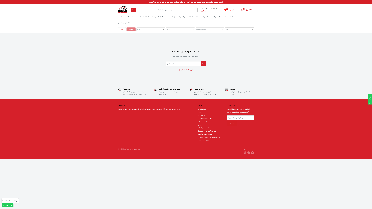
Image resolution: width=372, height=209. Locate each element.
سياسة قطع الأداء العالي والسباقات (209, 137)
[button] (228, 9)
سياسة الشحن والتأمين (205, 134)
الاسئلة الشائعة (228, 16)
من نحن (200, 125)
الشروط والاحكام (203, 128)
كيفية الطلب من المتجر (125, 23)
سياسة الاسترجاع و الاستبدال (207, 131)
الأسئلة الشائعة (202, 121)
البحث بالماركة (144, 16)
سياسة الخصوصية (203, 140)
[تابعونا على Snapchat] (252, 152)
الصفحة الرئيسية (123, 16)
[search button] (133, 10)
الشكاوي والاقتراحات (158, 16)
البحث (134, 16)
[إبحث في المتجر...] (203, 63)
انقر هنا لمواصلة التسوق (186, 70)
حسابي (203, 11)
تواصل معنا (172, 16)
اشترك (232, 123)
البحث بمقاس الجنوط (186, 16)
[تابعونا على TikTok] (248, 152)
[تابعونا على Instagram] (245, 152)
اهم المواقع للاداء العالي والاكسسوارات (208, 16)
